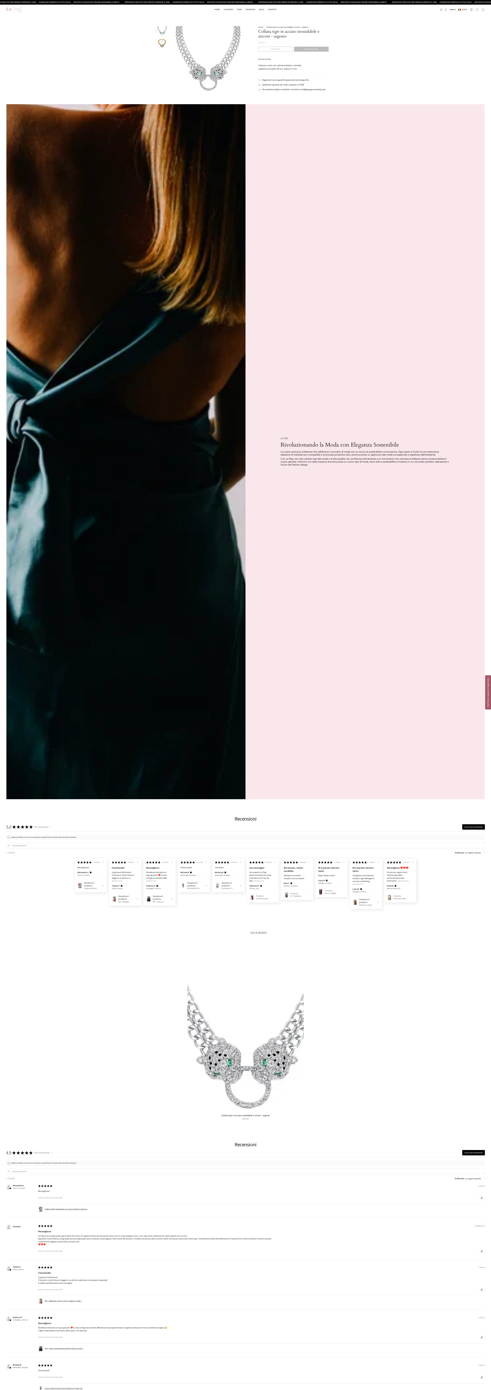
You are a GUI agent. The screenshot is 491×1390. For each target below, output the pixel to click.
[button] (239, 10)
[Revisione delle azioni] (103, 862)
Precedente (169, 59)
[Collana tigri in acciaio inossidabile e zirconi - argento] (245, 1025)
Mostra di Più (117, 881)
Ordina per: (460, 852)
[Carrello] (483, 9)
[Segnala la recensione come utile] (482, 1198)
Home (260, 27)
